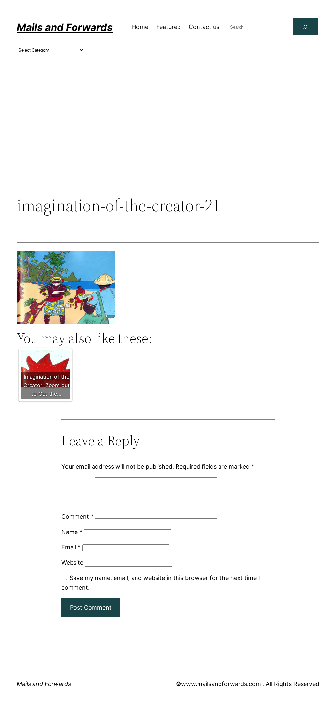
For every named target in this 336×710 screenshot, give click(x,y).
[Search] (305, 26)
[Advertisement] (168, 142)
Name (71, 532)
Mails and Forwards (65, 27)
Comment (77, 516)
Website (72, 562)
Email (71, 547)
